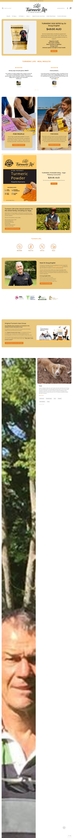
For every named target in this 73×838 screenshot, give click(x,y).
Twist (40, 386)
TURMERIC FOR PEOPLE (18, 144)
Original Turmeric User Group (38, 16)
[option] (18, 78)
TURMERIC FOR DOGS (54, 144)
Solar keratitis (42, 401)
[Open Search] (3, 8)
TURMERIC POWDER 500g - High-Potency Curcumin (54, 173)
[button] (64, 828)
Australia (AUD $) (60, 8)
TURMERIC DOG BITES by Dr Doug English (54, 24)
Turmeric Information (61, 16)
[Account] (67, 8)
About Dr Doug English (46, 283)
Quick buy (54, 51)
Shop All (8, 16)
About (28, 16)
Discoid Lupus (49, 398)
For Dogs (14, 16)
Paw (55, 398)
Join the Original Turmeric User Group (14, 342)
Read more (41, 395)
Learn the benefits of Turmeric (12, 228)
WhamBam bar (58, 74)
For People (21, 16)
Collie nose (42, 398)
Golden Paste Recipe (50, 16)
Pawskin (59, 398)
